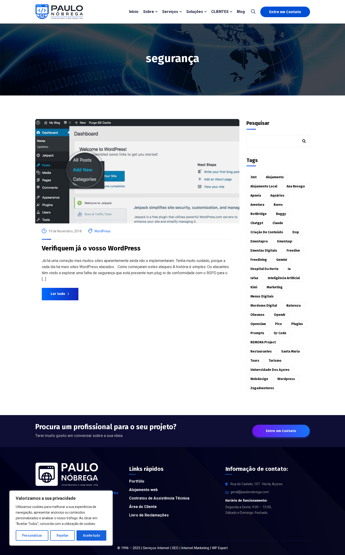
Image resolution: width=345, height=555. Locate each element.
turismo (275, 361)
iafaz (254, 278)
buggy (281, 214)
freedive (293, 251)
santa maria (290, 351)
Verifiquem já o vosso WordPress (91, 248)
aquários (277, 196)
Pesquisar (257, 123)
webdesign (259, 379)
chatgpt (256, 223)
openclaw (258, 324)
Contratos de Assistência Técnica (159, 498)
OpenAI (279, 315)
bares (278, 205)
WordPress (102, 231)
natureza (293, 306)
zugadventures (262, 388)
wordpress (286, 379)
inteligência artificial (284, 278)
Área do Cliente (143, 506)
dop (295, 232)
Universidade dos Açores (270, 370)
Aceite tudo (91, 535)
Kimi (253, 287)
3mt (253, 177)
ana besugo (296, 186)
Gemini (281, 260)
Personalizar (32, 535)
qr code (280, 333)
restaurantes (261, 351)
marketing (275, 287)
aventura (257, 205)
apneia (255, 196)
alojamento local (263, 186)
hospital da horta (264, 269)
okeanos (257, 315)
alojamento (275, 177)
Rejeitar (63, 535)
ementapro (259, 241)
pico (278, 324)
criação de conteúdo (266, 232)
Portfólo (136, 481)
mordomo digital (263, 306)
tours (254, 361)
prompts (257, 333)
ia (289, 269)
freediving (258, 260)
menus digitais (262, 296)
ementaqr (284, 241)
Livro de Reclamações (149, 515)
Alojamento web (143, 490)
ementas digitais (263, 251)
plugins (297, 324)
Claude (277, 223)
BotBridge (258, 214)
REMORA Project (263, 342)
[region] (61, 518)
